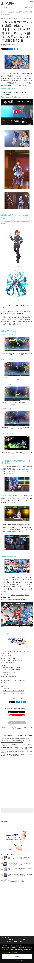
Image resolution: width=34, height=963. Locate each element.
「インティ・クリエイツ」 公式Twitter (14, 693)
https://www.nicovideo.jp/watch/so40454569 (14, 97)
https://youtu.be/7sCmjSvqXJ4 (20, 595)
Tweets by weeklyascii (5, 821)
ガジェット (21, 937)
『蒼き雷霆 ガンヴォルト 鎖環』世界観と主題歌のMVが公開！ (15, 738)
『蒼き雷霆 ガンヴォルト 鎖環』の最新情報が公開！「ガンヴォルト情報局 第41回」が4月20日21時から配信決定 (16, 741)
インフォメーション (26, 939)
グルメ (5, 7)
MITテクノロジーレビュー (21, 941)
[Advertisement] (17, 771)
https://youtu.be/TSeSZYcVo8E (17, 92)
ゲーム (10, 11)
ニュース (15, 937)
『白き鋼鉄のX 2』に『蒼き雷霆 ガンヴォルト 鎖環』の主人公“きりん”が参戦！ (16, 745)
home (4, 11)
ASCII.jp (10, 941)
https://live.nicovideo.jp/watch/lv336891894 (14, 599)
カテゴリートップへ (18, 723)
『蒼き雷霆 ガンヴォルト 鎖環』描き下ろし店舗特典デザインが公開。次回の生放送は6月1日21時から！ (16, 755)
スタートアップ (17, 7)
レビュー (9, 937)
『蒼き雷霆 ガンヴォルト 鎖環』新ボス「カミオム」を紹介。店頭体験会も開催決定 (16, 752)
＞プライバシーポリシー (17, 960)
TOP (3, 937)
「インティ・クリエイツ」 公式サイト (13, 691)
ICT (18, 939)
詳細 (9, 952)
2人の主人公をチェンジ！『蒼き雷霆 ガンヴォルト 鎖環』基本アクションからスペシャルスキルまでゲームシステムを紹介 (16, 748)
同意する (17, 957)
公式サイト (6, 688)
